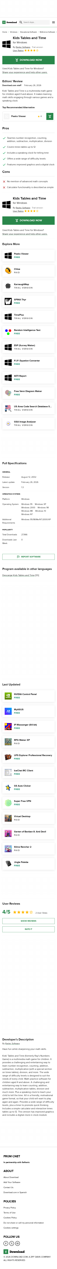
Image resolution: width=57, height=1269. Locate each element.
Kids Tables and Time (29, 40)
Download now (31, 60)
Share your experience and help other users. (25, 72)
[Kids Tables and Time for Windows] (6, 44)
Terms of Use (9, 1212)
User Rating (18, 50)
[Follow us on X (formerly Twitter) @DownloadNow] (11, 1243)
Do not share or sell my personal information (24, 1222)
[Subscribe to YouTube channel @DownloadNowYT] (17, 1243)
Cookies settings (11, 1228)
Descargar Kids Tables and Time (18, 575)
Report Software (30, 557)
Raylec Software (12, 1043)
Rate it (28, 929)
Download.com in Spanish (15, 1192)
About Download (11, 1177)
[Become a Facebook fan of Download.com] (6, 1243)
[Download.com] (9, 22)
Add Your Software (12, 1182)
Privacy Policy (10, 1207)
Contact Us (8, 1187)
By (21, 47)
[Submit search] (21, 22)
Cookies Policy (10, 1217)
